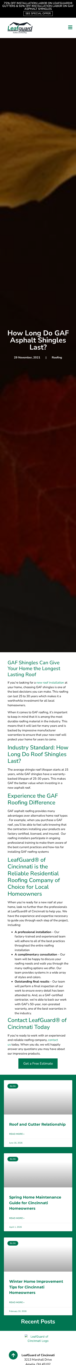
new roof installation (50, 683)
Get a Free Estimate (38, 1063)
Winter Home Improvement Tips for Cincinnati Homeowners (36, 1287)
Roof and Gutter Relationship (37, 1124)
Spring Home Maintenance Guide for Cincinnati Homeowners (35, 1203)
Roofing (57, 357)
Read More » (16, 1134)
